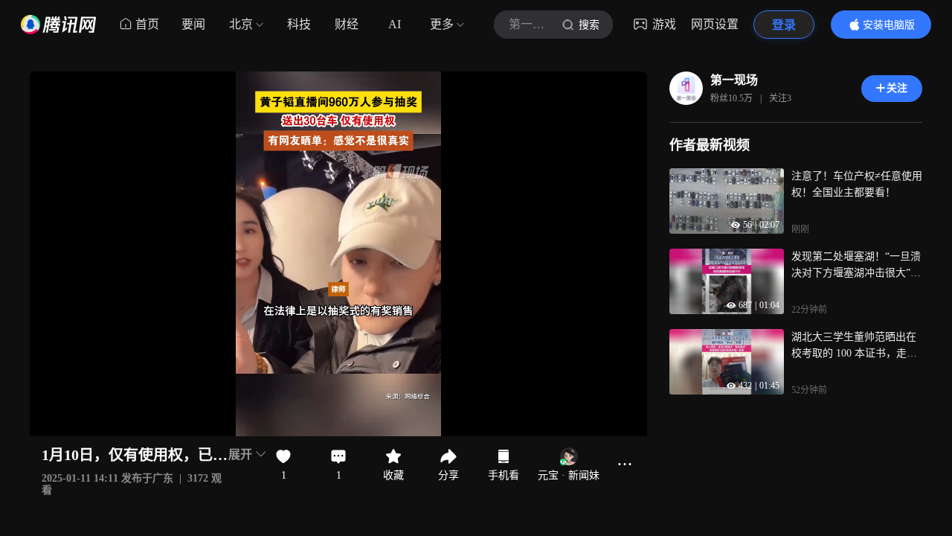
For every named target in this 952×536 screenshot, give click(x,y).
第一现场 (734, 80)
